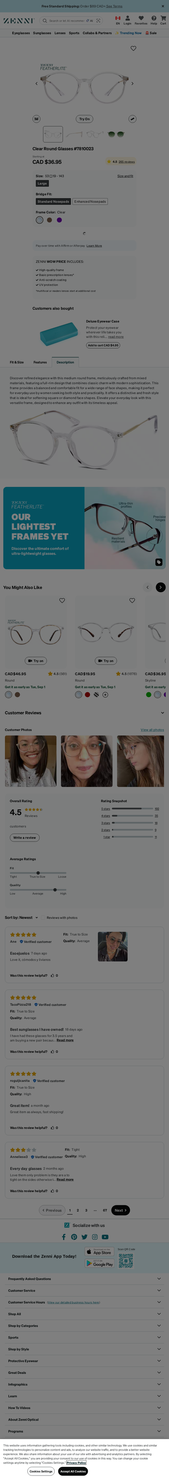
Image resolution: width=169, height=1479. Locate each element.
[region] (84, 1459)
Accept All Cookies (73, 1471)
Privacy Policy (76, 1462)
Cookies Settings (41, 1471)
